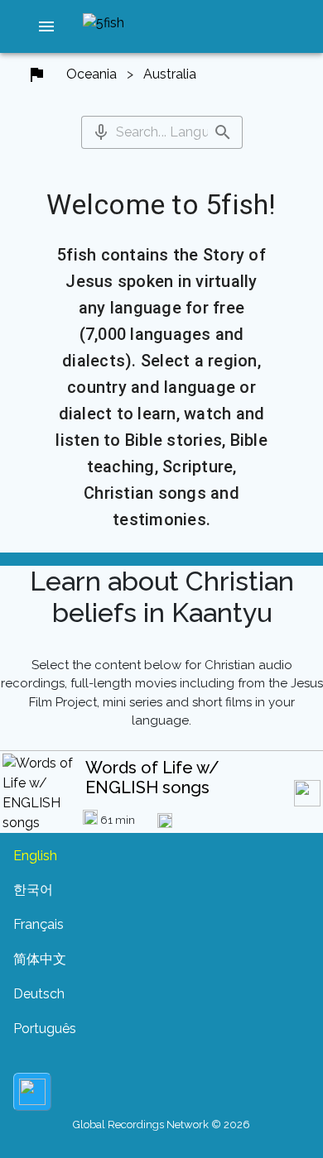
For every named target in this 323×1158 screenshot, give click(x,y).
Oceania (91, 74)
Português (44, 1028)
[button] (46, 26)
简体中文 (39, 959)
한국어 (33, 889)
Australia (169, 74)
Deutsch (39, 994)
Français (38, 924)
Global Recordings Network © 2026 (161, 1124)
